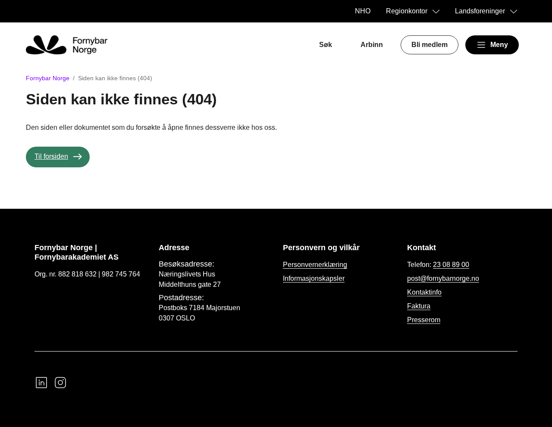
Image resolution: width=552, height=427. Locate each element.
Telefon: (438, 264)
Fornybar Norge (47, 78)
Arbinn (372, 44)
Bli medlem (429, 44)
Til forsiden (51, 156)
